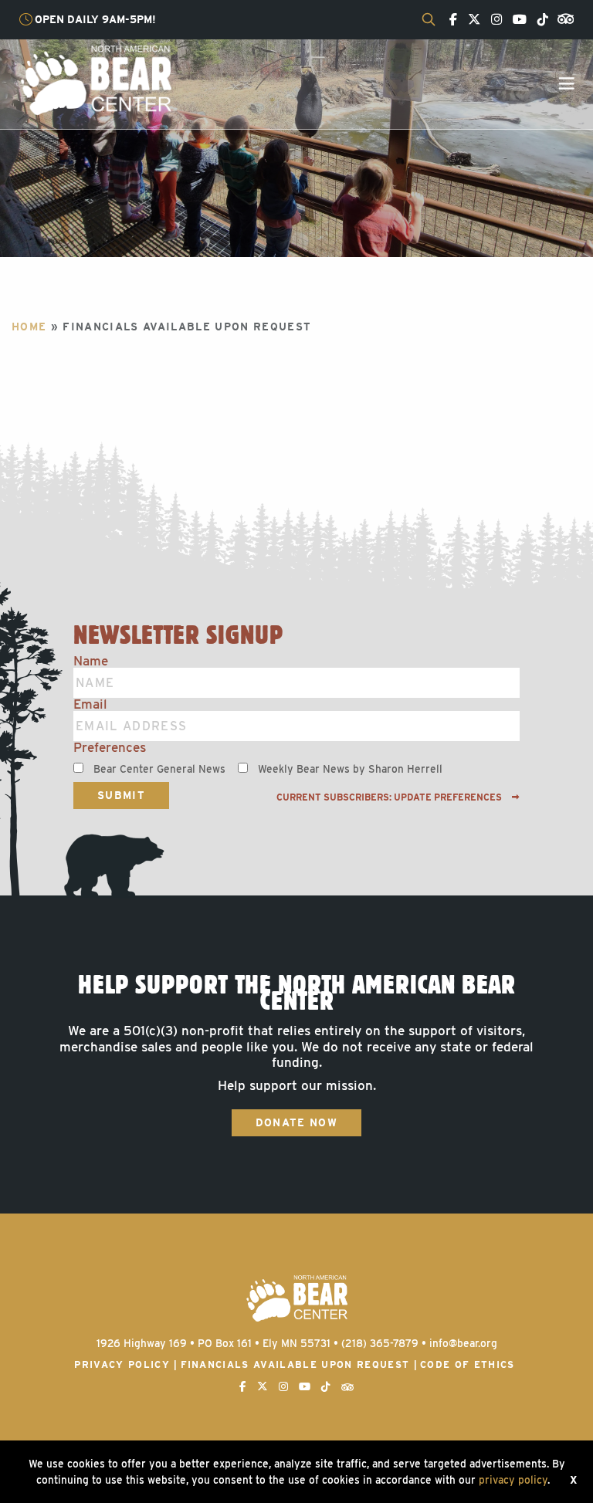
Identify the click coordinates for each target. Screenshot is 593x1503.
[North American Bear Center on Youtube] (516, 20)
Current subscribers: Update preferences (390, 797)
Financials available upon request (295, 1364)
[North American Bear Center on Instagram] (492, 20)
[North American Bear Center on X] (470, 20)
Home (29, 326)
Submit (121, 795)
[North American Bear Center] (95, 79)
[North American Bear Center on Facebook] (449, 20)
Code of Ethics (467, 1364)
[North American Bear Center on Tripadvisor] (562, 18)
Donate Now (296, 1122)
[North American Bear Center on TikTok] (539, 20)
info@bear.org (463, 1343)
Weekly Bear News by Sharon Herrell (350, 769)
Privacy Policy (122, 1364)
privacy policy (513, 1480)
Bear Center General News (159, 769)
